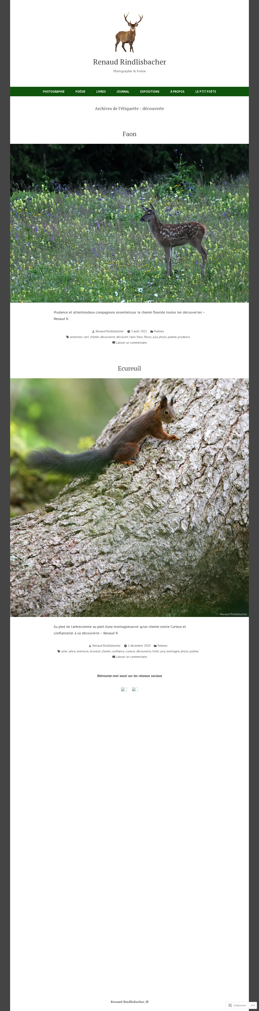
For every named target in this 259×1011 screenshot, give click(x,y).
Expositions (149, 91)
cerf (86, 337)
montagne (173, 651)
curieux (130, 651)
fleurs (148, 337)
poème (172, 337)
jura (155, 337)
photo (163, 337)
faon (133, 337)
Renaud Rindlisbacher (129, 62)
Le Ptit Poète (205, 91)
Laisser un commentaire (131, 342)
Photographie (54, 91)
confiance (118, 651)
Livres (101, 91)
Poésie (80, 91)
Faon (130, 134)
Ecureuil (129, 368)
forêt (155, 651)
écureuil (95, 651)
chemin (94, 337)
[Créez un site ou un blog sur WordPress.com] (147, 1002)
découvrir (122, 337)
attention (76, 337)
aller (64, 651)
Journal (123, 91)
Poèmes (159, 331)
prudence (184, 337)
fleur (140, 337)
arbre (72, 651)
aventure (83, 651)
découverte (107, 337)
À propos (177, 91)
